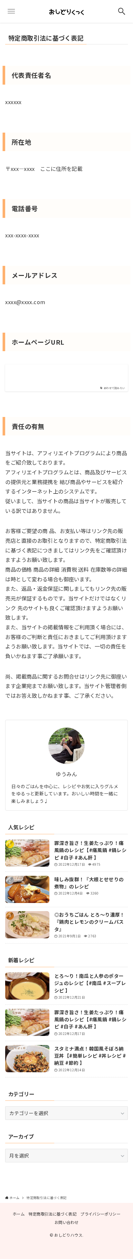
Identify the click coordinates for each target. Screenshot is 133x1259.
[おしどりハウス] (66, 11)
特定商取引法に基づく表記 (52, 1214)
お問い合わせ (66, 1222)
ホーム (19, 1214)
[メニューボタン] (11, 11)
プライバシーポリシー (100, 1214)
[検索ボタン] (121, 11)
